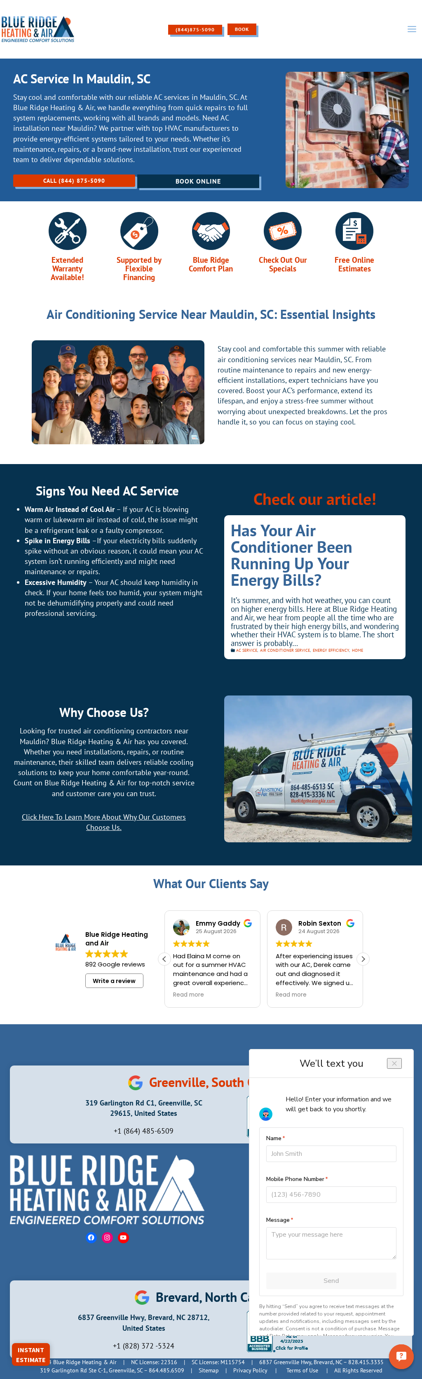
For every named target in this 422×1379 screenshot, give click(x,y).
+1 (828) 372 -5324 (143, 1346)
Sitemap (209, 1370)
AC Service (246, 650)
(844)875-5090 (195, 29)
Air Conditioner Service (285, 650)
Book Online (198, 181)
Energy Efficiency (331, 650)
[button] (363, 959)
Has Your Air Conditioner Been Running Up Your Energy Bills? (291, 555)
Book (242, 29)
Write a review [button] (114, 981)
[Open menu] (411, 29)
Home (357, 650)
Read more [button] (188, 995)
